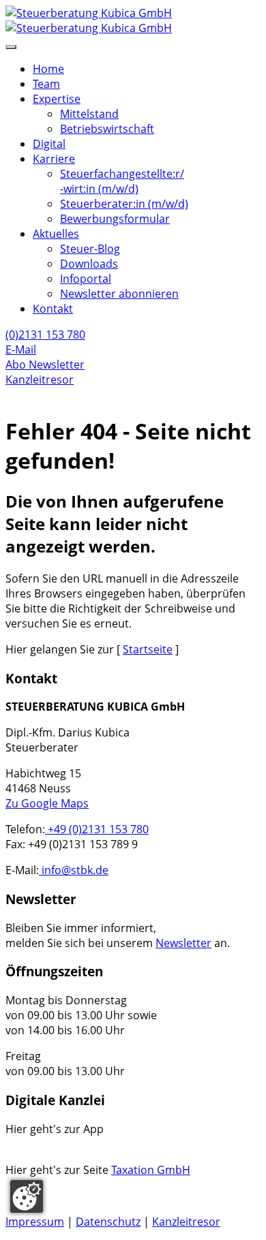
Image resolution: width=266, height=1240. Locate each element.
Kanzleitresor (39, 379)
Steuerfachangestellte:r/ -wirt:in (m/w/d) (122, 181)
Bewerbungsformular (115, 218)
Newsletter (183, 942)
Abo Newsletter (45, 364)
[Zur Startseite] (133, 20)
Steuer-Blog (90, 248)
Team (46, 83)
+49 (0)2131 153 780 (97, 829)
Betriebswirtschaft (107, 128)
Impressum (34, 1221)
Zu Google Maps (47, 803)
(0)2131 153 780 (45, 334)
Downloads (89, 263)
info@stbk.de (73, 870)
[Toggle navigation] (10, 47)
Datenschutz (108, 1221)
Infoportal (85, 278)
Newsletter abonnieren (119, 293)
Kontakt (53, 308)
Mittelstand (89, 113)
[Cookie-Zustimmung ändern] (26, 1196)
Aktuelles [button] (56, 233)
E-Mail (20, 349)
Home (48, 68)
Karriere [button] (54, 158)
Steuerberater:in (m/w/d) (124, 203)
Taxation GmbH (150, 1169)
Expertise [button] (56, 98)
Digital (49, 143)
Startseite (148, 649)
